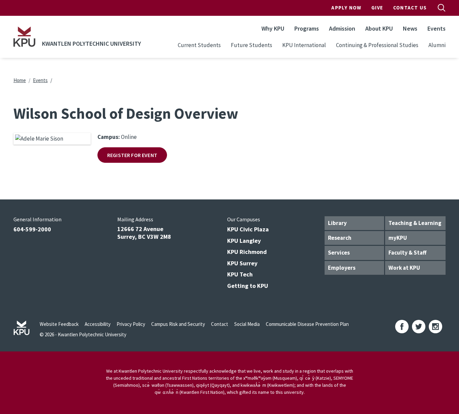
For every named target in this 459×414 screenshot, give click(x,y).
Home (19, 80)
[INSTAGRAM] (435, 326)
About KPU (379, 28)
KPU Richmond (247, 252)
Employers (342, 267)
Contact (219, 324)
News (410, 28)
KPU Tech (240, 274)
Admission (342, 28)
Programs (306, 28)
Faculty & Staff (407, 252)
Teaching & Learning (415, 223)
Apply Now (346, 7)
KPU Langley (244, 240)
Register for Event (132, 155)
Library (337, 223)
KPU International (304, 45)
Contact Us (410, 7)
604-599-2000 (32, 229)
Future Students (251, 45)
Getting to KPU (247, 286)
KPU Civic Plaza (248, 229)
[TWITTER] (418, 326)
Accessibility (98, 324)
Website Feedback (59, 324)
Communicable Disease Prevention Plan (307, 324)
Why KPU (272, 28)
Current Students (199, 45)
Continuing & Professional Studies (377, 45)
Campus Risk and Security (178, 324)
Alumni (437, 45)
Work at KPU (404, 267)
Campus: (108, 137)
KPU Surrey (242, 263)
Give (377, 7)
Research (339, 237)
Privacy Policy (131, 324)
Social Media (247, 324)
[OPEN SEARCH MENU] (441, 8)
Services (339, 252)
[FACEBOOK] (402, 326)
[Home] (24, 37)
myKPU (397, 237)
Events (436, 28)
